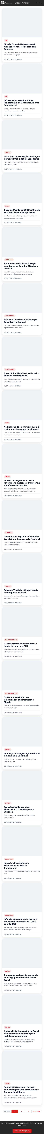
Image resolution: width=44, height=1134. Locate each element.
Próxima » (36, 1111)
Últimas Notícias (22, 3)
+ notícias (39, 2)
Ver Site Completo (22, 1131)
